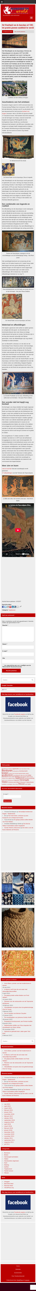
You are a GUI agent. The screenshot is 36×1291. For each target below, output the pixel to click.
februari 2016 (8, 1128)
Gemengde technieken (11, 1157)
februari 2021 (8, 1110)
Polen (7, 778)
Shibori (13, 778)
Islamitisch (5, 776)
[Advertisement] (18, 581)
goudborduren (7, 775)
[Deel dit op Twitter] (5, 607)
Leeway (27, 1280)
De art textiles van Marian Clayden (15, 1013)
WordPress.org (9, 1187)
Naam (4, 644)
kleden (13, 776)
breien (5, 772)
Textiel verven (8, 1171)
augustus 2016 (9, 1122)
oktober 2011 (8, 1138)
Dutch (5, 689)
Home (18, 1266)
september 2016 (9, 1120)
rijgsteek (10, 778)
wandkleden (4, 784)
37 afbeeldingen (7, 473)
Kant (5, 1163)
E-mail (4, 651)
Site (3, 658)
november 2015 (9, 1134)
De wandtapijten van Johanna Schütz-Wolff (17, 1017)
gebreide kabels (22, 773)
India (26, 775)
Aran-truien (21, 768)
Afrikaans (10, 768)
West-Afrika (15, 784)
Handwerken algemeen (11, 1161)
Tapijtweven (11, 610)
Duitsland (17, 773)
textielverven (10, 780)
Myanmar (24, 776)
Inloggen (7, 1181)
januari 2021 (8, 1112)
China (13, 773)
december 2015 (9, 1132)
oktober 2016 (8, 1118)
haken (21, 775)
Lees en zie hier (7, 468)
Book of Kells (27, 768)
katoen (10, 776)
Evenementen (18, 1272)
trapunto (16, 780)
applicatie (15, 768)
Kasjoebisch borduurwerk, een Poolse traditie (18, 1021)
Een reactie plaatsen (20, 31)
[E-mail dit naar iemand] (18, 607)
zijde (29, 784)
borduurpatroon (16, 771)
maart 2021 (8, 1108)
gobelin (27, 773)
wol (26, 784)
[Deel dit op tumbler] (15, 607)
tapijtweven (20, 778)
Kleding (17, 776)
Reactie (5, 625)
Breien (6, 1155)
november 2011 (9, 1136)
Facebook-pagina (19, 714)
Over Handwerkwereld (18, 1276)
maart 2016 (8, 1126)
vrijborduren (30, 782)
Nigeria (28, 776)
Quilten (6, 1167)
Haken (6, 1159)
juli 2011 (7, 1144)
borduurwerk (23, 771)
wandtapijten (9, 784)
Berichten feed (8, 1183)
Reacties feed (8, 1185)
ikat (24, 775)
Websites (18, 1269)
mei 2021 (7, 1104)
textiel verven (5, 780)
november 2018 (9, 1114)
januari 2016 (8, 1130)
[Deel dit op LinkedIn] (13, 607)
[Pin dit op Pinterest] (10, 607)
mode (21, 776)
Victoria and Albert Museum (17, 782)
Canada (10, 773)
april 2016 (7, 1124)
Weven (21, 784)
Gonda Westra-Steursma (12, 827)
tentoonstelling (29, 778)
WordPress (20, 1280)
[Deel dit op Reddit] (8, 607)
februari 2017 (8, 1116)
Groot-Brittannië (16, 775)
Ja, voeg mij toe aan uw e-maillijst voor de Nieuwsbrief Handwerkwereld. (16, 665)
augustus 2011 (9, 1142)
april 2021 (7, 1106)
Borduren (7, 770)
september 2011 (9, 1140)
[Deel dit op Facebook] (3, 607)
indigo (29, 775)
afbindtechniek (5, 768)
